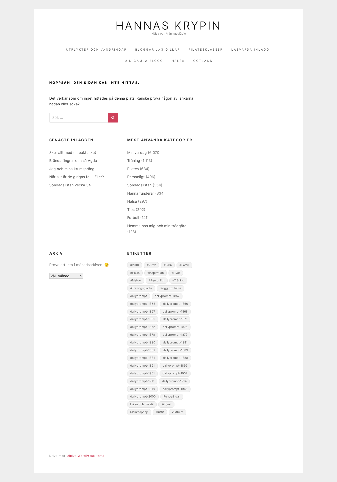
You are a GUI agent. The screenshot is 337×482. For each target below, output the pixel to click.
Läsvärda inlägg (250, 49)
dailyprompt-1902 (175, 373)
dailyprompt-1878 (142, 334)
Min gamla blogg (143, 61)
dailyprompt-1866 (175, 303)
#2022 (151, 265)
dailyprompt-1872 (142, 327)
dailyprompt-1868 (175, 311)
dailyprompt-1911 (142, 381)
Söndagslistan (139, 185)
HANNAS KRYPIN (168, 25)
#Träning (178, 280)
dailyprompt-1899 (175, 365)
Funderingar (171, 396)
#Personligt (157, 280)
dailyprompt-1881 (175, 342)
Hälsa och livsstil (142, 404)
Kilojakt (166, 404)
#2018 (134, 265)
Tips (131, 209)
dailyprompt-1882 (142, 350)
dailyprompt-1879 (175, 334)
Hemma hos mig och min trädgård (157, 225)
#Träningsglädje (141, 288)
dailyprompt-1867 (142, 311)
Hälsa (178, 61)
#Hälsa (135, 273)
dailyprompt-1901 (142, 373)
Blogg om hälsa (170, 288)
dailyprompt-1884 (142, 357)
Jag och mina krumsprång (71, 168)
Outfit (160, 412)
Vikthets (177, 412)
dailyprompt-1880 (142, 342)
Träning (133, 160)
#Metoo (135, 280)
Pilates (133, 168)
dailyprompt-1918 (142, 389)
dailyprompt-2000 (143, 396)
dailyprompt (138, 296)
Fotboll (133, 217)
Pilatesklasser (205, 49)
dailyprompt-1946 (175, 389)
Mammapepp (139, 412)
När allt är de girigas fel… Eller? (76, 176)
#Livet (175, 273)
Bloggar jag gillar (157, 49)
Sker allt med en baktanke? (73, 152)
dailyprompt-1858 (142, 303)
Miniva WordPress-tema (85, 455)
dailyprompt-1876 (175, 327)
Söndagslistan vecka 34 (70, 185)
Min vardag (137, 152)
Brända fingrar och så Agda (73, 160)
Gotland (203, 61)
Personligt (136, 176)
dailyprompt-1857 (167, 296)
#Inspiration (155, 273)
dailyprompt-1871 (175, 319)
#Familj (184, 265)
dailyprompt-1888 (175, 357)
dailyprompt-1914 (174, 381)
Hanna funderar (140, 193)
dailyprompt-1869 (142, 319)
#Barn (168, 265)
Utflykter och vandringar (96, 49)
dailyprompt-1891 (142, 365)
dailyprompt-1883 (175, 350)
